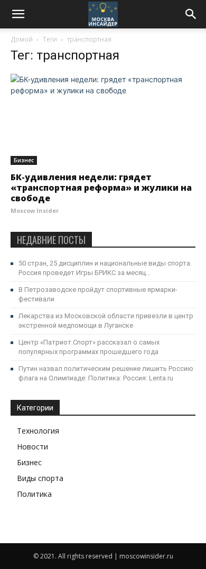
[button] (191, 14)
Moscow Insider (35, 210)
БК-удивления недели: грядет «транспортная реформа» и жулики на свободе (101, 187)
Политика (34, 494)
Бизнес (24, 160)
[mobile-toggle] (18, 14)
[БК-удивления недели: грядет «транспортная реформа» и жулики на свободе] (103, 119)
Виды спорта (40, 478)
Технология (38, 431)
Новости (32, 447)
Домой (22, 39)
